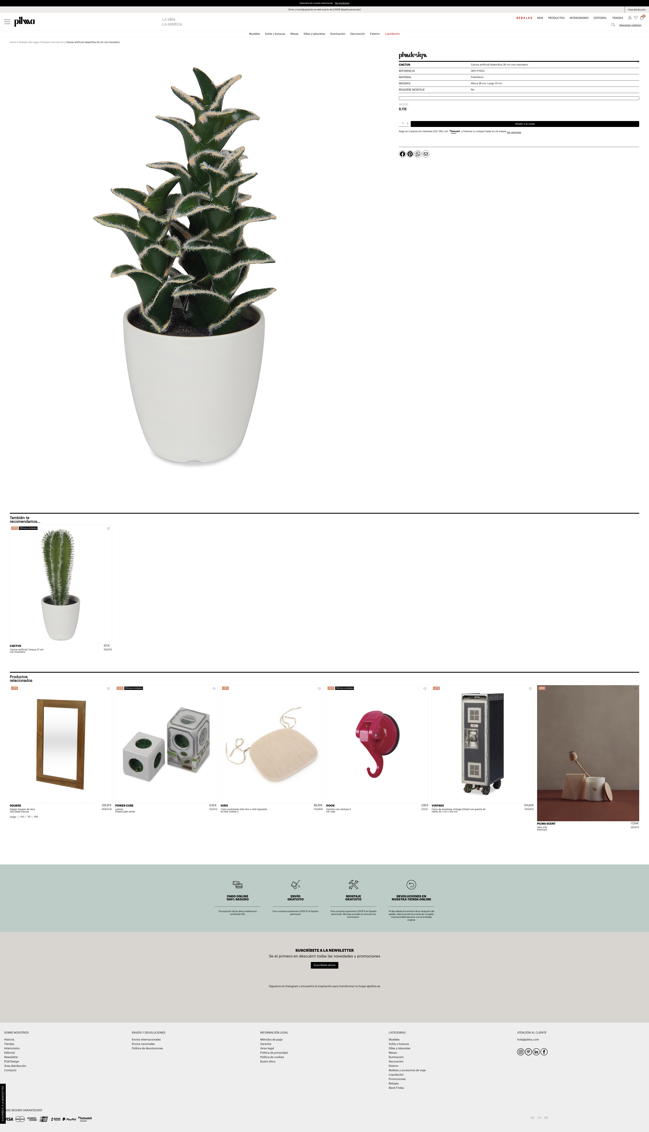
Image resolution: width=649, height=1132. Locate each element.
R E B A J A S (524, 18)
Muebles (254, 34)
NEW (540, 18)
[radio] (20, 817)
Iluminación (337, 34)
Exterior (375, 34)
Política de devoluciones (147, 1048)
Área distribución (637, 10)
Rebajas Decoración (52, 42)
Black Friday (396, 1088)
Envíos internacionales (146, 1039)
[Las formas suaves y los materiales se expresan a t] (368, 1002)
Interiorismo (12, 1048)
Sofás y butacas (275, 34)
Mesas (294, 34)
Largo (13, 817)
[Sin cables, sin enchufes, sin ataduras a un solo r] (324, 1002)
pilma (24, 21)
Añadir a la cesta (525, 124)
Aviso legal (267, 1048)
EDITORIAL (600, 18)
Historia (9, 1039)
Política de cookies (272, 1057)
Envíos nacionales (143, 1044)
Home (13, 42)
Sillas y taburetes (314, 34)
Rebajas (394, 1083)
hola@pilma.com (528, 1039)
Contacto (10, 1070)
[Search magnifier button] (613, 25)
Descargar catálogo (630, 25)
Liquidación (392, 34)
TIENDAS (617, 18)
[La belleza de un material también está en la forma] (280, 1002)
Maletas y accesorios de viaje (407, 1070)
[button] (108, 529)
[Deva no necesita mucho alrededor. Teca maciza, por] (412, 1002)
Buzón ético (267, 1061)
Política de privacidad (274, 1052)
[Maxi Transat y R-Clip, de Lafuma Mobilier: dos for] (236, 1002)
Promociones (397, 1079)
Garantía (265, 1044)
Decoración (357, 34)
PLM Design (11, 1061)
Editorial (9, 1052)
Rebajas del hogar (29, 42)
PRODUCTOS (556, 18)
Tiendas (9, 1044)
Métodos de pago (271, 1039)
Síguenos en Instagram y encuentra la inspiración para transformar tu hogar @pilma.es (324, 986)
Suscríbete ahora (324, 965)
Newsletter (11, 1057)
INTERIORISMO (579, 18)
